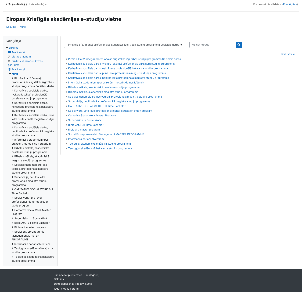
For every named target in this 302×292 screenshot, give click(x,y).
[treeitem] (30, 154)
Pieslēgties (290, 4)
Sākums (11, 26)
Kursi (23, 26)
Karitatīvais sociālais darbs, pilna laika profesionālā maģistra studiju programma (117, 73)
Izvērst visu (288, 54)
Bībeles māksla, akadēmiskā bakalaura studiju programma (103, 87)
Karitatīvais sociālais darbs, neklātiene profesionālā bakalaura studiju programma (118, 68)
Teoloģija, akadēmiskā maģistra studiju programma (99, 143)
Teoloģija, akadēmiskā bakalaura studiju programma (100, 148)
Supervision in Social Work (84, 120)
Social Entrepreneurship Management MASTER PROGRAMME (106, 134)
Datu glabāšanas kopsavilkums (73, 283)
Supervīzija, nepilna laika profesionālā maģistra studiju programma (109, 101)
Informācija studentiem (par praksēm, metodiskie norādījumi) (106, 82)
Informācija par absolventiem (86, 139)
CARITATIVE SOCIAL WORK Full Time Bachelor (96, 106)
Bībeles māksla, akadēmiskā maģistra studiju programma (103, 92)
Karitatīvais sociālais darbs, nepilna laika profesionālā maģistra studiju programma (118, 77)
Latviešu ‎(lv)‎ (36, 4)
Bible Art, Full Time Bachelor (85, 124)
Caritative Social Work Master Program (92, 115)
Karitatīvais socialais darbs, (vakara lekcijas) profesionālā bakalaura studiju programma (121, 63)
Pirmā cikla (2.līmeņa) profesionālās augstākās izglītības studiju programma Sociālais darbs (124, 59)
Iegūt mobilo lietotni (66, 288)
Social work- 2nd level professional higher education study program (110, 110)
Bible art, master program (84, 129)
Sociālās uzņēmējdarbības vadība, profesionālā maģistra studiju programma (115, 96)
